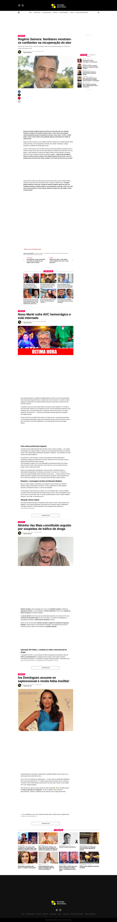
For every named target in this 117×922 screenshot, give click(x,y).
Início (30, 12)
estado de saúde (56, 253)
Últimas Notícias (46, 12)
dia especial (47, 253)
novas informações (28, 254)
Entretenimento (64, 12)
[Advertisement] (58, 24)
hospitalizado (64, 253)
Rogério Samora (38, 254)
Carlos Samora (39, 253)
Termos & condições (90, 914)
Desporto (45, 914)
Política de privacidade (82, 12)
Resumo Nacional (28, 52)
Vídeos (72, 12)
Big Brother (37, 12)
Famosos (55, 12)
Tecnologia (66, 914)
